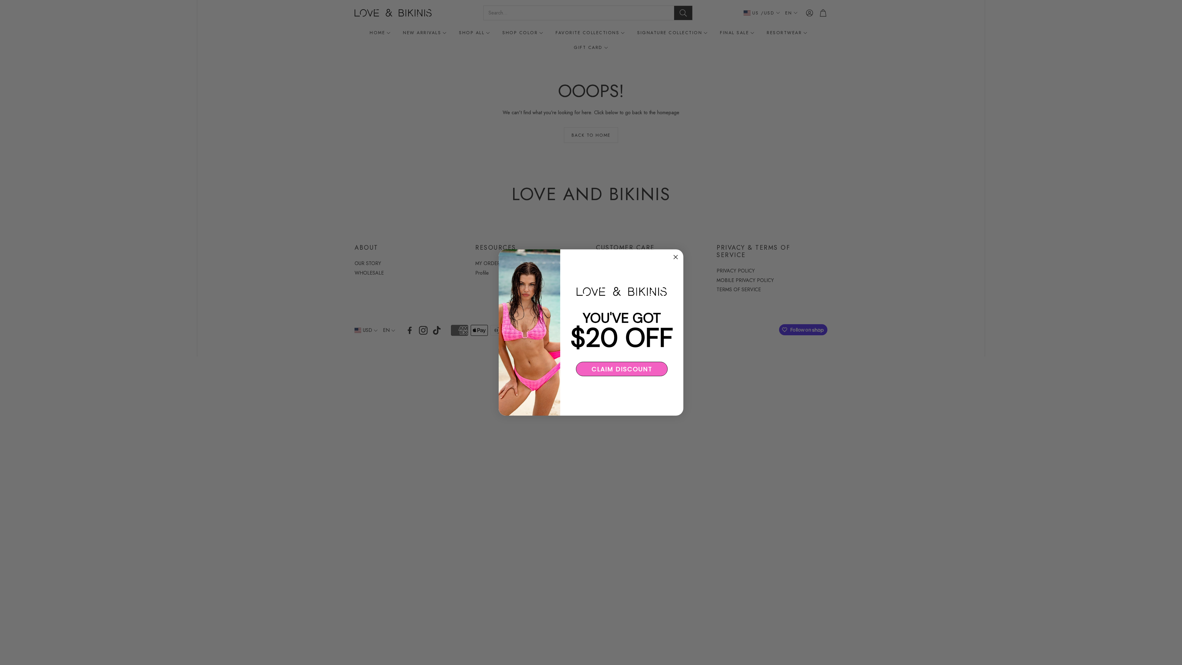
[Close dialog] (675, 257)
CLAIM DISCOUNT (622, 369)
